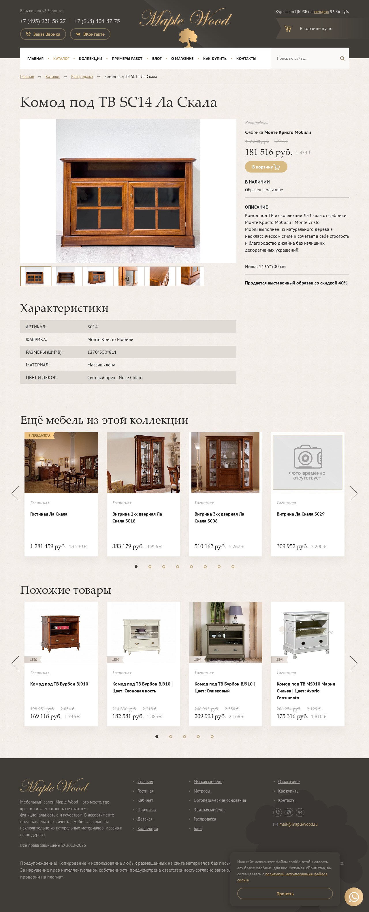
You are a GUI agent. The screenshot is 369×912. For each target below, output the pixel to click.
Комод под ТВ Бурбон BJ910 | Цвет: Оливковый (225, 687)
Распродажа (82, 76)
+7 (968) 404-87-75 (97, 21)
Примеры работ (127, 58)
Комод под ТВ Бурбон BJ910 (59, 684)
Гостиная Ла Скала (48, 514)
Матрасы (202, 791)
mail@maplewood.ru (298, 824)
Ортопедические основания (220, 800)
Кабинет (145, 800)
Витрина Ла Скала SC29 (301, 514)
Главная (35, 58)
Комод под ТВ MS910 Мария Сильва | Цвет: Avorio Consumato (306, 691)
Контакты (246, 58)
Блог (156, 58)
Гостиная (146, 791)
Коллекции (90, 58)
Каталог (61, 58)
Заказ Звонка (46, 34)
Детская (145, 819)
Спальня (145, 781)
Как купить (215, 58)
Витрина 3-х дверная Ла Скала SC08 (219, 517)
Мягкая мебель (208, 781)
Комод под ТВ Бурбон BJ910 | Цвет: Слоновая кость (142, 687)
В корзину (262, 167)
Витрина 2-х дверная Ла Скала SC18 (137, 517)
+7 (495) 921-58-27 (43, 21)
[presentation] (15, 493)
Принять (285, 893)
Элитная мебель (209, 809)
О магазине (182, 58)
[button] (136, 566)
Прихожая (147, 809)
